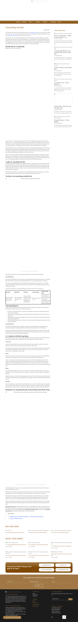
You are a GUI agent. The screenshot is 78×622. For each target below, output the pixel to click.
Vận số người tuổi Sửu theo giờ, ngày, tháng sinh (15, 555)
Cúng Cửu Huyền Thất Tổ (16, 518)
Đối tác (34, 593)
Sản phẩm (38, 22)
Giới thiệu (24, 22)
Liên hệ (59, 22)
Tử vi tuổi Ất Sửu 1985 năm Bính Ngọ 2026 (60, 532)
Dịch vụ (30, 22)
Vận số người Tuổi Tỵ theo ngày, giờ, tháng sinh (38, 544)
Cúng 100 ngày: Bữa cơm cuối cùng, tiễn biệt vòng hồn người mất (62, 52)
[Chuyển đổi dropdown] (63, 22)
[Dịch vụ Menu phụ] (33, 21)
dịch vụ (34, 600)
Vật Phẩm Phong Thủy (63, 569)
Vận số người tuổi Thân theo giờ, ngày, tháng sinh (38, 555)
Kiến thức (45, 22)
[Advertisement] (39, 11)
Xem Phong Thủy (46, 565)
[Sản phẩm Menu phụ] (40, 21)
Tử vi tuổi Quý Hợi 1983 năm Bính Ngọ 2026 (14, 532)
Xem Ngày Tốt (63, 565)
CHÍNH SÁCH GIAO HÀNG (56, 612)
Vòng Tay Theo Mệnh (46, 569)
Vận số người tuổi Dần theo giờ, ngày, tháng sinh (61, 546)
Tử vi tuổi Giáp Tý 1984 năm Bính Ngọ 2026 (37, 532)
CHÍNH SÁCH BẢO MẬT (56, 609)
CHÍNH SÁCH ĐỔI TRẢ (56, 611)
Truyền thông (53, 22)
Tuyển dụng (35, 606)
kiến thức (35, 602)
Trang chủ (18, 22)
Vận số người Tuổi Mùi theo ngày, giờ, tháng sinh (15, 544)
